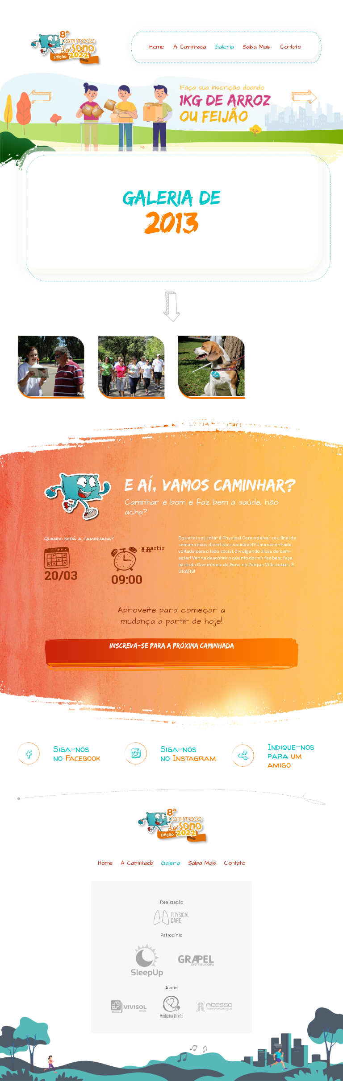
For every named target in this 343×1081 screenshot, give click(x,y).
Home (156, 46)
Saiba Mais (257, 46)
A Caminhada (189, 46)
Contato (290, 46)
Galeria (224, 46)
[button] (25, 126)
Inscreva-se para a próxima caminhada (171, 645)
